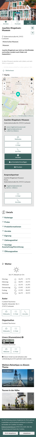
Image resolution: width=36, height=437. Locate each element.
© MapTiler (14, 116)
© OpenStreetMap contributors (25, 116)
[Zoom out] (4, 86)
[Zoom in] (4, 83)
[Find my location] (31, 83)
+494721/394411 (12, 131)
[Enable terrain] (31, 87)
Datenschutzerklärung (8, 427)
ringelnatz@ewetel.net (14, 129)
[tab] (16, 217)
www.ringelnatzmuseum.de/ (16, 127)
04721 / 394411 (12, 188)
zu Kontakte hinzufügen (18, 162)
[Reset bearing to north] (4, 89)
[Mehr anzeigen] (30, 378)
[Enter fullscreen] (4, 79)
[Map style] (31, 79)
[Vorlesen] (32, 32)
